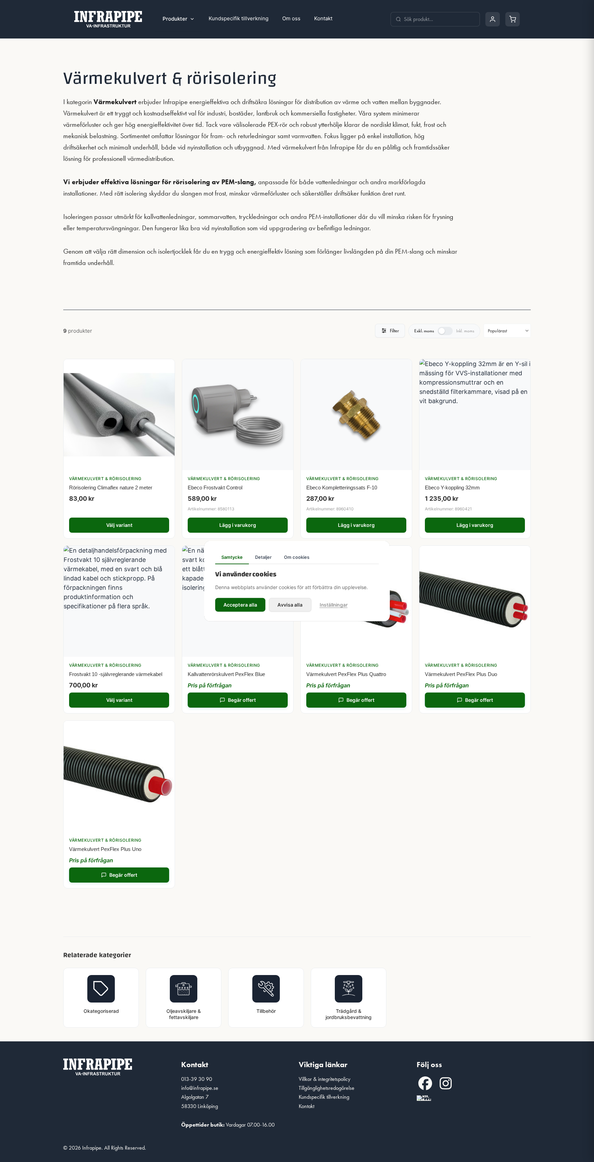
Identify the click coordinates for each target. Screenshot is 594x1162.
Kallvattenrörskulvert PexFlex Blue (226, 674)
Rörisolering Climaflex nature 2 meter (110, 487)
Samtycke (232, 557)
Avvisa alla (289, 605)
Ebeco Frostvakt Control (215, 487)
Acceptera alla (240, 605)
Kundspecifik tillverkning (238, 18)
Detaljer (263, 557)
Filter (394, 331)
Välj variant (119, 525)
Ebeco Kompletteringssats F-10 (341, 487)
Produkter (175, 18)
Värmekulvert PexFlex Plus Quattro (346, 674)
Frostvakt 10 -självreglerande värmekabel (115, 674)
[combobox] (439, 19)
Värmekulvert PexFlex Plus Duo (461, 674)
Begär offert (242, 700)
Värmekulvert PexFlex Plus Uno (105, 849)
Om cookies (296, 557)
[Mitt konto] (492, 19)
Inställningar (334, 605)
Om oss (291, 18)
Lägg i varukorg (237, 525)
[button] (425, 1083)
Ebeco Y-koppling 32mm (452, 487)
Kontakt (323, 18)
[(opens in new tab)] (424, 1097)
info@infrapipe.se (199, 1088)
